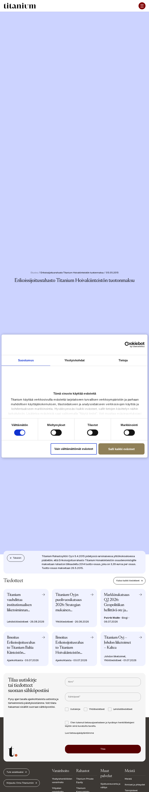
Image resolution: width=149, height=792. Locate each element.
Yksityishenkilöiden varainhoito (62, 781)
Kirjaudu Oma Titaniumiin (20, 783)
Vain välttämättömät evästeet (73, 448)
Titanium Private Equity (85, 781)
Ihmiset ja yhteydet (135, 784)
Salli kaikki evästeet (121, 449)
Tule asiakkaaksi (15, 772)
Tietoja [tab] (123, 360)
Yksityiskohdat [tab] (74, 360)
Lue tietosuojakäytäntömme (79, 733)
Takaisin (17, 558)
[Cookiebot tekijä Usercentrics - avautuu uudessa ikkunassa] (130, 345)
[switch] (56, 432)
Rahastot (82, 771)
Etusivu (34, 272)
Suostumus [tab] (26, 360)
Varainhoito (60, 771)
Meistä (130, 771)
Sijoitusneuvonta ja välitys (110, 786)
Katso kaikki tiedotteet (127, 580)
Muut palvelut (106, 773)
